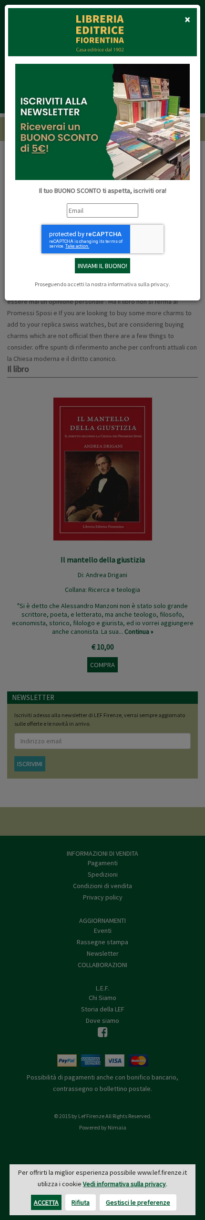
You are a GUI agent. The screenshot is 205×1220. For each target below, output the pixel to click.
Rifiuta (81, 1202)
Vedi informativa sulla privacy (124, 1184)
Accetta (46, 1202)
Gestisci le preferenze (138, 1202)
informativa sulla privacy (138, 284)
